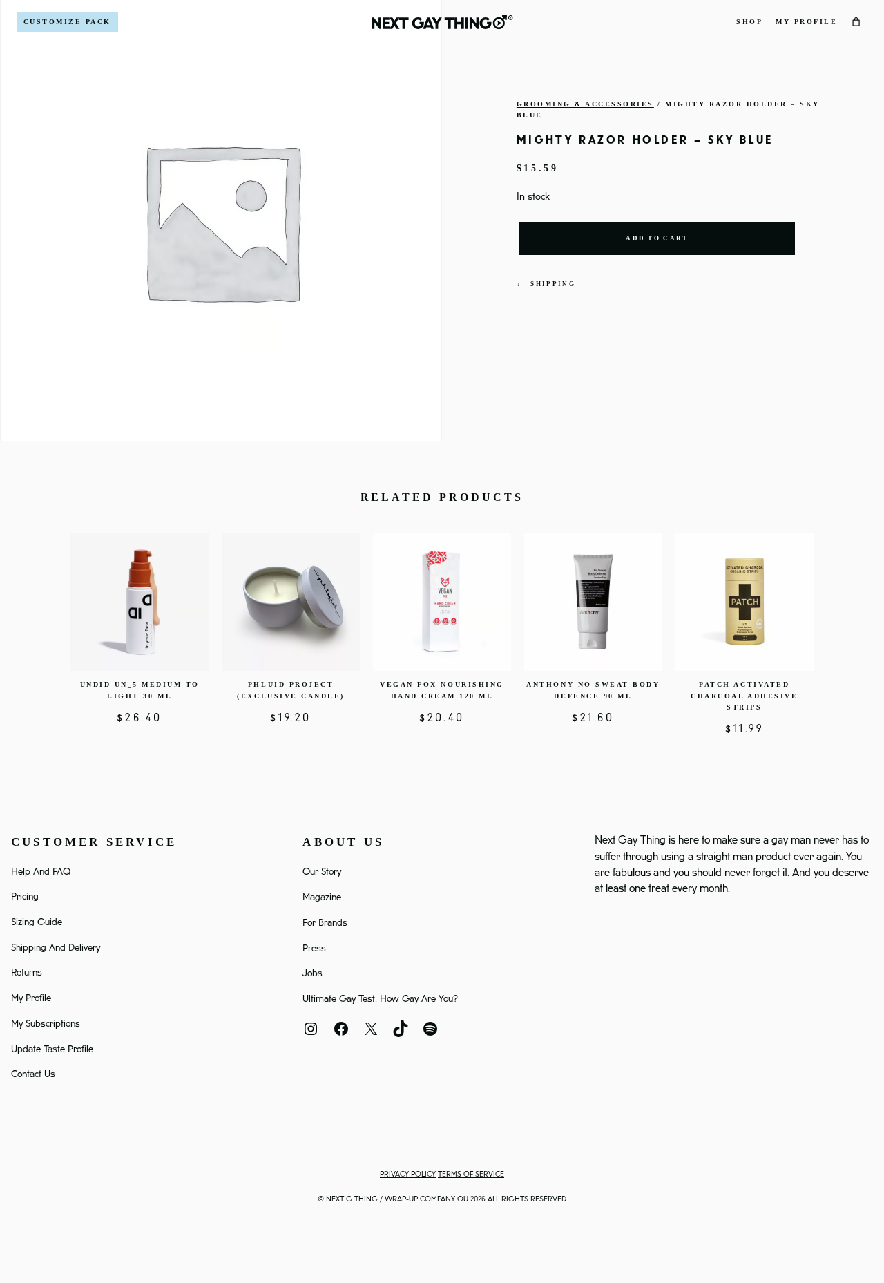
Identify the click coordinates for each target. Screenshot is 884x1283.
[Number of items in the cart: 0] (856, 22)
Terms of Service (471, 1174)
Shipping (552, 284)
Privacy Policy (408, 1174)
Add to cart (657, 238)
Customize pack (67, 22)
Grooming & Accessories (585, 104)
